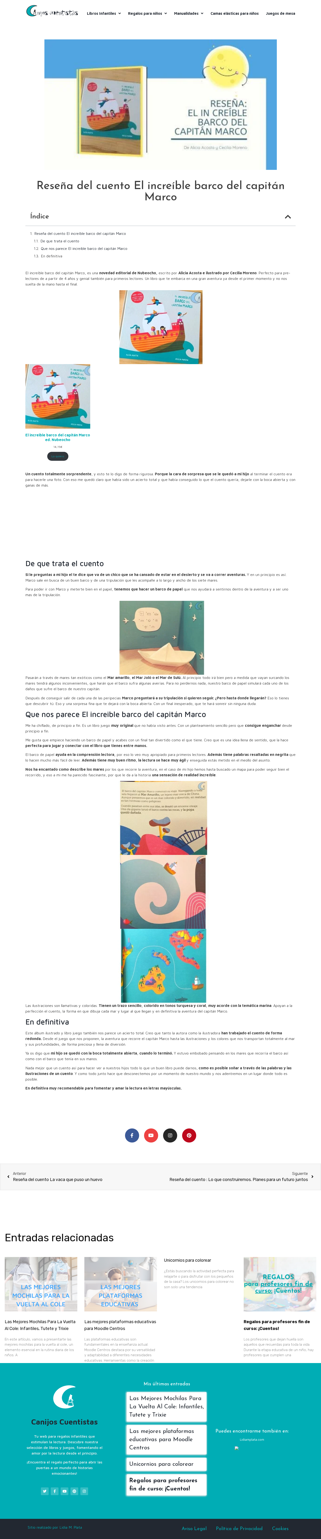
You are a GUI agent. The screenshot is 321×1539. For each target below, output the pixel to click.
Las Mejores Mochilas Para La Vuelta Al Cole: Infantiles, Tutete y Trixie (166, 1407)
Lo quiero (57, 456)
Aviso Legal (194, 1529)
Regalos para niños (145, 13)
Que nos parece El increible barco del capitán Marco (84, 248)
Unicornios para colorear (187, 1260)
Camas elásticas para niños (235, 13)
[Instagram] (170, 1135)
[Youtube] (151, 1135)
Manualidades (186, 13)
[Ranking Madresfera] (253, 1449)
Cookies (280, 1529)
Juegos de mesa (280, 13)
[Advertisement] (160, 524)
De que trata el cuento (59, 241)
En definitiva (51, 256)
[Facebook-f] (132, 1135)
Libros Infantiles (101, 13)
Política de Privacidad (239, 1529)
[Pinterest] (189, 1135)
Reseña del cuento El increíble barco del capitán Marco (80, 233)
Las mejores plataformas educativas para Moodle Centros (161, 1440)
